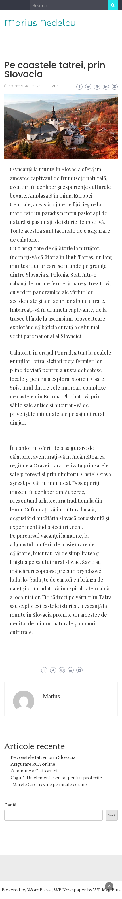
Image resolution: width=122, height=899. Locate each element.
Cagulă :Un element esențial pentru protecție (56, 777)
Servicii (52, 86)
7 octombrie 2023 (24, 86)
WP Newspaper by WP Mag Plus (87, 889)
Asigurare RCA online (33, 764)
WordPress (39, 889)
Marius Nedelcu (40, 23)
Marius (51, 696)
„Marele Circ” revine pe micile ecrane (49, 784)
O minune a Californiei (34, 771)
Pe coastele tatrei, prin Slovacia (43, 757)
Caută (10, 805)
